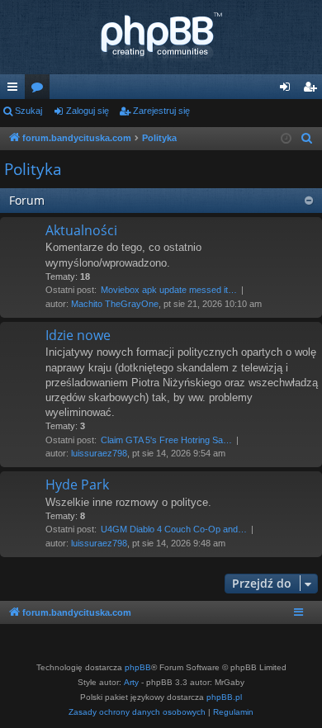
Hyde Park (77, 484)
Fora (40, 90)
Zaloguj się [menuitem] (288, 90)
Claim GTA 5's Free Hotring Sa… (166, 440)
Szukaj (28, 111)
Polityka (33, 169)
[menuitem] (307, 139)
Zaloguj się (87, 111)
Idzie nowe (78, 335)
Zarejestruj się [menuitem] (313, 90)
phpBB (138, 667)
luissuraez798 (99, 453)
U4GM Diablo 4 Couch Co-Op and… (174, 529)
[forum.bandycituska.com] (161, 37)
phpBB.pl (224, 697)
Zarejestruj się (161, 111)
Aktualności (81, 230)
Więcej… (16, 90)
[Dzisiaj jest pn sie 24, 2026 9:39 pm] (286, 139)
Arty (131, 682)
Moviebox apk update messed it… (169, 290)
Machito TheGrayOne (115, 304)
